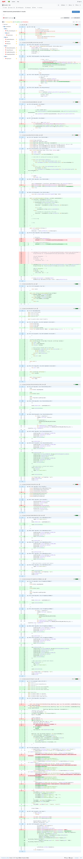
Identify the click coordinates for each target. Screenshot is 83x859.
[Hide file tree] (3, 22)
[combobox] (73, 22)
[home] (4, 1)
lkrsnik (6, 5)
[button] (63, 5)
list (10, 5)
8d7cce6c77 (77, 17)
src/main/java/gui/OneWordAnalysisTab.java (32, 515)
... (3, 14)
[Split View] (76, 22)
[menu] (79, 22)
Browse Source (76, 11)
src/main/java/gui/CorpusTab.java (30, 484)
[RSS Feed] (58, 5)
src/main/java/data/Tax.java (29, 283)
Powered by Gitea (5, 857)
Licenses (76, 857)
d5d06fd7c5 (66, 17)
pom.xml (23, 24)
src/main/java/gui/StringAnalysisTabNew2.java (33, 579)
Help (18, 1)
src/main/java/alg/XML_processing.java (31, 42)
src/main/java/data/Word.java (29, 308)
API (81, 857)
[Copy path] (26, 25)
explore (13, 1)
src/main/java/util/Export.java (29, 678)
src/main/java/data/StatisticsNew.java (31, 135)
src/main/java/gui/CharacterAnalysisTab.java (33, 384)
